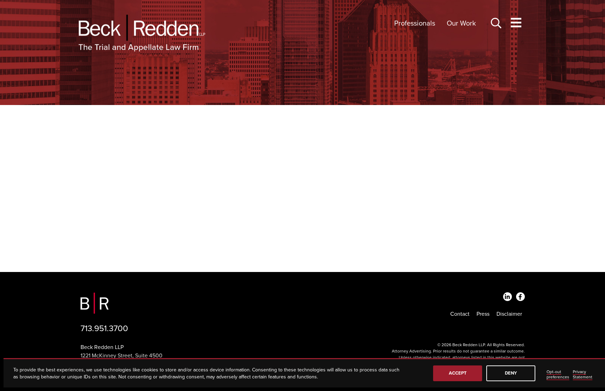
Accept (458, 373)
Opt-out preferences (558, 374)
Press (483, 313)
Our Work (461, 23)
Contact (460, 313)
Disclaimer (509, 313)
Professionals (414, 23)
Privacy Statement (582, 374)
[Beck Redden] (141, 33)
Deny (511, 373)
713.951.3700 (104, 328)
